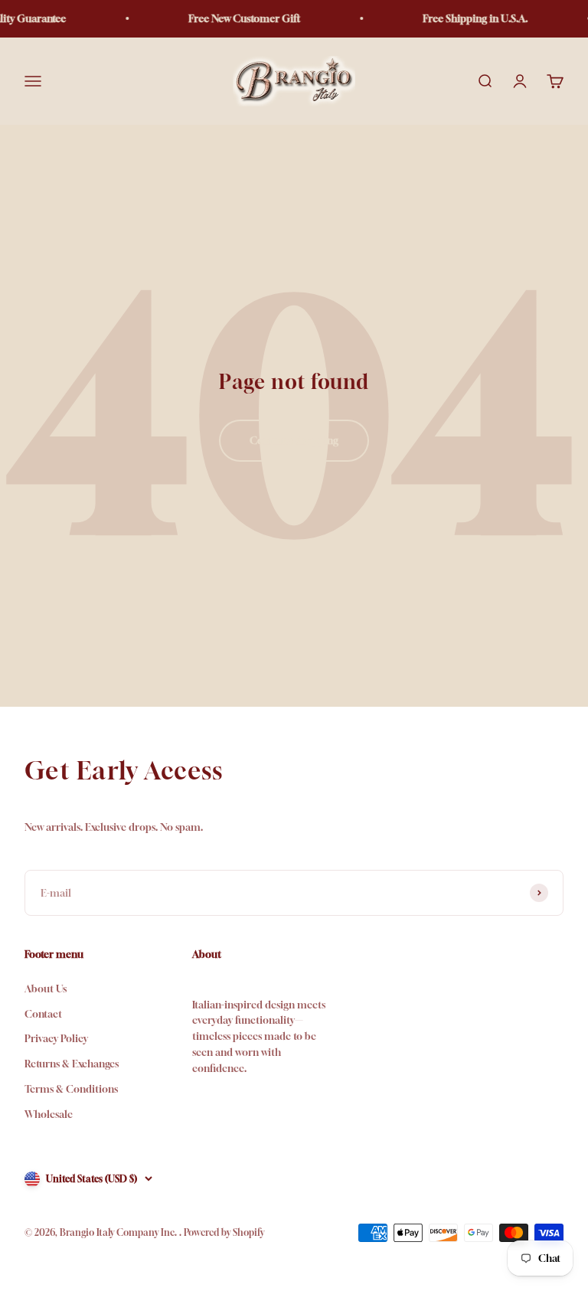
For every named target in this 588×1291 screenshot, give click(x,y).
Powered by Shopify (224, 1232)
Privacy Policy (56, 1038)
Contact (43, 1014)
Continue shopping (294, 440)
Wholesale (48, 1114)
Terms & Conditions (71, 1089)
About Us (45, 988)
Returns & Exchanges (71, 1063)
